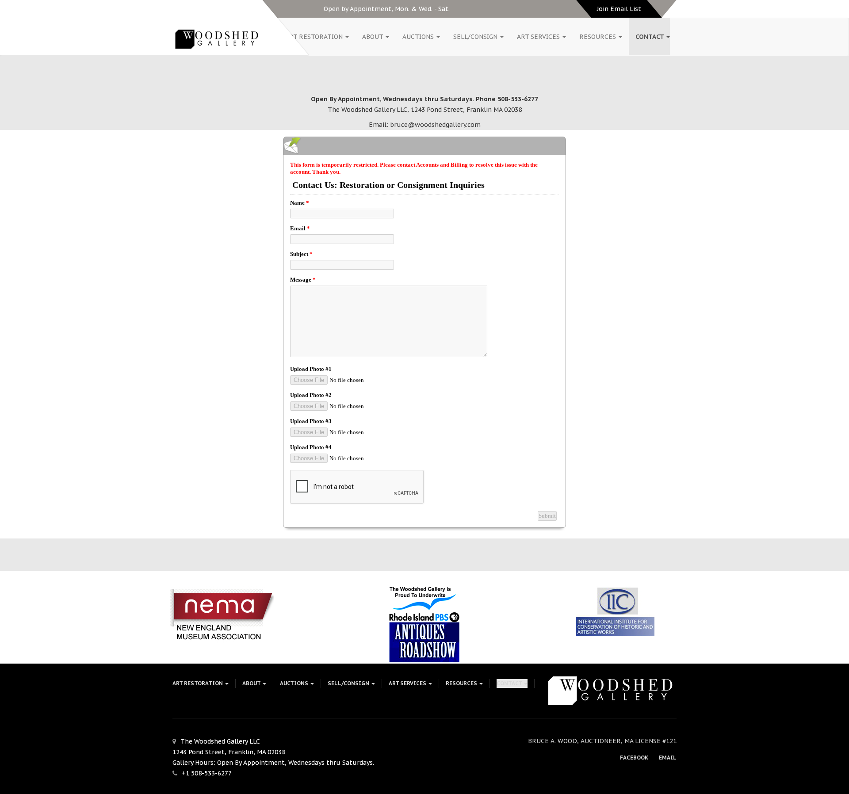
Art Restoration (314, 37)
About (373, 37)
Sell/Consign (476, 37)
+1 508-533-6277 (207, 773)
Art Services (539, 37)
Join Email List (619, 9)
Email (668, 757)
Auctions (419, 37)
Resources (598, 37)
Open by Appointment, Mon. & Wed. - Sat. (387, 9)
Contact (650, 37)
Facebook (634, 757)
